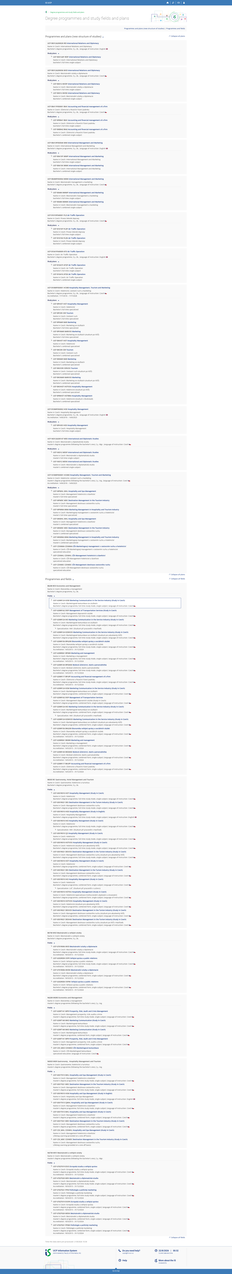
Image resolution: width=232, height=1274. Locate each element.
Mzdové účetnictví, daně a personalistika (90, 665)
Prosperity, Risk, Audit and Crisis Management (88, 1011)
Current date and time (166, 1253)
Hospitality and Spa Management (82, 491)
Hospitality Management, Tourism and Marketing (89, 287)
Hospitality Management (77, 304)
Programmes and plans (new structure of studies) (144, 28)
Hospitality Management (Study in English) (87, 811)
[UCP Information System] (46, 12)
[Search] (173, 2)
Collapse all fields (178, 579)
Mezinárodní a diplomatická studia (83, 1178)
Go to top (116, 1271)
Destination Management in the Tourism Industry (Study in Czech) (97, 1084)
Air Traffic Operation (75, 215)
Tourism (69, 313)
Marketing (72, 322)
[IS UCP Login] (184, 2)
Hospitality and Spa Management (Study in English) (91, 1093)
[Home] (167, 2)
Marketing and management (83, 653)
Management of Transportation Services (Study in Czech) (92, 610)
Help (124, 1260)
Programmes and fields (175, 28)
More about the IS (167, 1260)
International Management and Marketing (85, 143)
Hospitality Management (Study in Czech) (86, 793)
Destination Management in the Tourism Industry (88, 500)
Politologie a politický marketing (82, 1190)
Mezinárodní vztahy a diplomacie (83, 946)
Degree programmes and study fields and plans (67, 12)
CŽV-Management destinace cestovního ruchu (91, 565)
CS (178, 2)
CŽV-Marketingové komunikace (86, 1048)
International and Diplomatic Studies (83, 439)
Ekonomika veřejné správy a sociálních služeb (91, 641)
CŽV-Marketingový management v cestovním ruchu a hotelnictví (99, 546)
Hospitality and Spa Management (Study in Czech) (90, 1075)
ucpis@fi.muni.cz (128, 1253)
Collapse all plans (178, 36)
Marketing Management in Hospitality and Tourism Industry (94, 509)
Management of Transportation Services (86, 697)
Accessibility (163, 1263)
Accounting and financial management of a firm (87, 106)
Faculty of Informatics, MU (72, 1253)
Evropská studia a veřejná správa (83, 1166)
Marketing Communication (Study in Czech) (87, 1020)
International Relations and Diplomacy (83, 43)
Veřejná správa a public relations (83, 958)
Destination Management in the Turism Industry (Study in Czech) (96, 802)
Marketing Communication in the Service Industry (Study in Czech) (97, 600)
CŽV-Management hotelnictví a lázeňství (88, 555)
